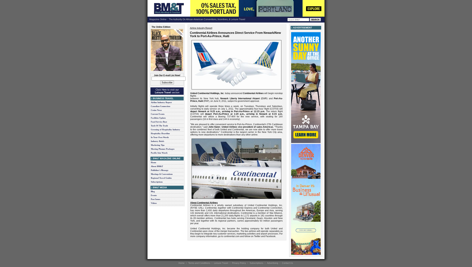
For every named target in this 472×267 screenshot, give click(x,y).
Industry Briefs (157, 141)
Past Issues (155, 199)
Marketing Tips (157, 145)
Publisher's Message (159, 170)
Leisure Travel (221, 263)
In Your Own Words (160, 137)
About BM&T (157, 166)
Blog (153, 191)
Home (153, 162)
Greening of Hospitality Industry (165, 129)
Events (154, 195)
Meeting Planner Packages (162, 149)
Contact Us (287, 263)
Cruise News (156, 110)
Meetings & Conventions (162, 174)
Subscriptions (157, 182)
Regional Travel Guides (161, 178)
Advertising (272, 263)
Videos (154, 203)
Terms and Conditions (199, 263)
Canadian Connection (160, 106)
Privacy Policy (239, 263)
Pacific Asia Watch (159, 153)
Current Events (157, 114)
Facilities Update (158, 118)
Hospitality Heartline (160, 133)
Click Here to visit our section (167, 91)
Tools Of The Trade (159, 126)
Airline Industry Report (161, 102)
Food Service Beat (159, 122)
